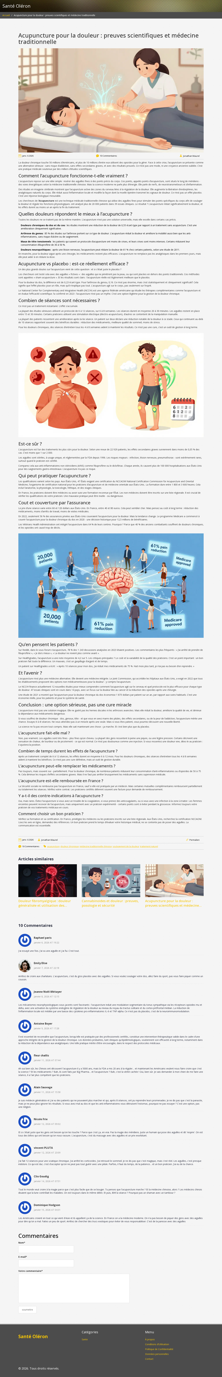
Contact (149, 1358)
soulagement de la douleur (126, 846)
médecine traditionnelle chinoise (96, 846)
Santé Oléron (16, 6)
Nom (21, 1242)
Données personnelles (157, 1354)
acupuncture (53, 846)
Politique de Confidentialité (159, 1349)
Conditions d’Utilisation (157, 1344)
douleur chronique (69, 846)
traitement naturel (149, 846)
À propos (150, 1339)
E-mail (22, 1256)
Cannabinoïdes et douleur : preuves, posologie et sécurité (110, 903)
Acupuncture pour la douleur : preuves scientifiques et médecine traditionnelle (172, 903)
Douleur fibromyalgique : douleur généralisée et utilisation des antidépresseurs (44, 903)
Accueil (6, 15)
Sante (85, 1339)
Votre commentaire (30, 1270)
